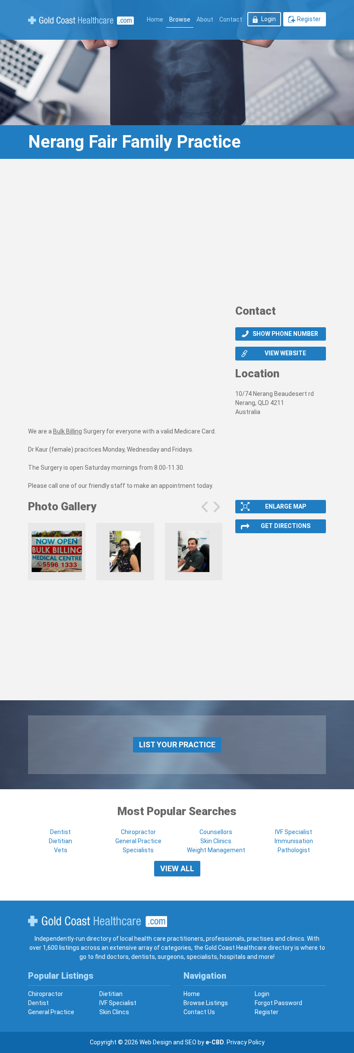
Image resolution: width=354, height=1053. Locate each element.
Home (155, 19)
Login (268, 19)
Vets (60, 850)
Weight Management (216, 850)
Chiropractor (138, 831)
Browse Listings (205, 1002)
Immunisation (294, 841)
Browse (179, 19)
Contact (230, 19)
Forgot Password (278, 1002)
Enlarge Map (285, 506)
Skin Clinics (215, 841)
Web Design (155, 1042)
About (204, 19)
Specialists (138, 850)
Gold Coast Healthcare (97, 921)
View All (177, 868)
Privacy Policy (246, 1042)
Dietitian (60, 841)
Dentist (60, 831)
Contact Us (199, 1012)
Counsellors (215, 831)
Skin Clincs (114, 1012)
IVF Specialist (293, 831)
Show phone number (285, 333)
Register (309, 19)
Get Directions (285, 525)
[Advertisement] (177, 234)
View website (285, 353)
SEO (190, 1042)
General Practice (138, 841)
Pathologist (294, 850)
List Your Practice (177, 744)
